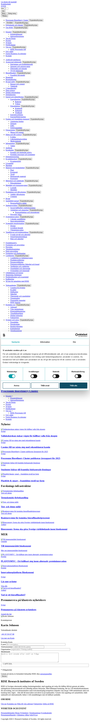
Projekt (8, 41)
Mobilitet (13, 190)
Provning (9, 247)
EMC (12, 126)
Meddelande (5, 652)
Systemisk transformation (15, 223)
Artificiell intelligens (13, 60)
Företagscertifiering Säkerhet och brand (24, 264)
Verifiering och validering (19, 266)
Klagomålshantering (17, 311)
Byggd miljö (10, 82)
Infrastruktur (10, 143)
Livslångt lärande (16, 228)
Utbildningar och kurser (14, 273)
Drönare (13, 124)
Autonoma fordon (17, 121)
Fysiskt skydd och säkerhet (20, 235)
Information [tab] (45, 342)
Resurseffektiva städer (18, 203)
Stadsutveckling (11, 205)
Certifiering (10, 256)
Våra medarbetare (16, 309)
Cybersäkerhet (11, 88)
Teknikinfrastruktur (13, 249)
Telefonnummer (7, 647)
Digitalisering (11, 95)
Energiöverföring (16, 115)
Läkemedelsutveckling (18, 139)
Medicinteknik (15, 141)
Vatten (12, 146)
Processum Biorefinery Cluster (17, 20)
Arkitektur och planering (19, 210)
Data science (10, 90)
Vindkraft (18, 113)
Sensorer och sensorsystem (20, 66)
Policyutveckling (12, 251)
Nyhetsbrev (24, 713)
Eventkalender (46, 713)
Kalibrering (10, 279)
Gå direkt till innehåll (9, 2)
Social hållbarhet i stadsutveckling (22, 208)
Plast (12, 170)
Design (13, 226)
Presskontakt (15, 324)
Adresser (13, 307)
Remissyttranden (16, 326)
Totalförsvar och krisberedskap (17, 232)
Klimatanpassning (12, 157)
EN (4, 6)
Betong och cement (17, 84)
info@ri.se (34, 715)
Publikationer (10, 45)
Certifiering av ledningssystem (21, 258)
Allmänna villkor (23, 715)
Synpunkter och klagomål (19, 271)
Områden (10, 23)
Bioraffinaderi (11, 73)
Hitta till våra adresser (25, 704)
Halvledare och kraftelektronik (21, 64)
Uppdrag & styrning (17, 288)
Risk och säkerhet (16, 239)
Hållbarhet (14, 292)
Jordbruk (9, 148)
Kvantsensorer (15, 161)
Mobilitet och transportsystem (16, 185)
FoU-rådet (9, 52)
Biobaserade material (18, 176)
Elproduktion (15, 106)
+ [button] (12, 396)
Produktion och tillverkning (16, 192)
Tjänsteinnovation (17, 230)
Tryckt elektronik (16, 71)
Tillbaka (4, 16)
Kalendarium (15, 329)
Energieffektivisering (18, 117)
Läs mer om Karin (7, 638)
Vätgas (17, 104)
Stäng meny (12, 13)
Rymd (8, 199)
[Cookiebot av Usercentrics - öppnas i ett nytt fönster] (77, 335)
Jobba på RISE (48, 704)
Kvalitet (13, 290)
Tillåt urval (45, 386)
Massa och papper (17, 132)
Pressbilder (14, 322)
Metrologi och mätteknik (15, 181)
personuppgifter (46, 674)
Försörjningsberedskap (18, 237)
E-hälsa (13, 137)
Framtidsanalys (11, 243)
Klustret (8, 32)
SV (2, 6)
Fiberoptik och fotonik (18, 69)
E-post (3, 644)
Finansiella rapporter (17, 300)
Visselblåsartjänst (16, 313)
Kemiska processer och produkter (22, 155)
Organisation (15, 298)
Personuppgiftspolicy (9, 715)
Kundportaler (6, 4)
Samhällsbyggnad (12, 201)
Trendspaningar (16, 331)
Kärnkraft (18, 108)
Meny (4, 13)
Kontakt (9, 56)
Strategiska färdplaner (14, 275)
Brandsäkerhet (11, 79)
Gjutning (13, 197)
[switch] (34, 376)
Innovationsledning (17, 221)
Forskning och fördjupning (15, 253)
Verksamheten (11, 285)
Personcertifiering (16, 262)
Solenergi (18, 111)
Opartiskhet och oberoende (20, 269)
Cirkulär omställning (17, 219)
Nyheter (9, 43)
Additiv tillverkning (17, 194)
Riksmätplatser (15, 183)
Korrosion (14, 179)
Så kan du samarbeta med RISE (17, 281)
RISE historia (15, 302)
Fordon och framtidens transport (17, 119)
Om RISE (9, 28)
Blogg (17, 713)
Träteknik (13, 86)
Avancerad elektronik (13, 62)
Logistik (13, 188)
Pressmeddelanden (8, 713)
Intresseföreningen (17, 36)
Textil (12, 174)
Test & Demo (11, 38)
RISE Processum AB (18, 49)
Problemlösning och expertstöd (17, 277)
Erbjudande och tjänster (14, 25)
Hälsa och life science (14, 135)
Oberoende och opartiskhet (20, 296)
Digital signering (16, 316)
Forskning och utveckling (15, 245)
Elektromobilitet (16, 128)
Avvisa (16, 386)
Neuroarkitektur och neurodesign (27, 212)
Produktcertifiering (17, 260)
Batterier (18, 102)
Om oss (8, 47)
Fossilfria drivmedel (17, 75)
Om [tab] (74, 342)
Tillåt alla (73, 386)
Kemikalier (10, 150)
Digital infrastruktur (13, 93)
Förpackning (10, 130)
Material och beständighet (15, 168)
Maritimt (9, 165)
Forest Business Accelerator (16, 54)
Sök (2, 8)
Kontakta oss (10, 305)
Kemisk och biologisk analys (21, 152)
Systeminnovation (12, 217)
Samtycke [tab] (16, 342)
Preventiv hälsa (16, 214)
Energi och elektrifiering (15, 97)
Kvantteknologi (11, 159)
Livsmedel (9, 163)
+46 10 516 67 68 (7, 634)
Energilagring (15, 99)
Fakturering (14, 318)
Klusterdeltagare (16, 34)
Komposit (14, 172)
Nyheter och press (12, 320)
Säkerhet (13, 294)
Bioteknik (9, 77)
